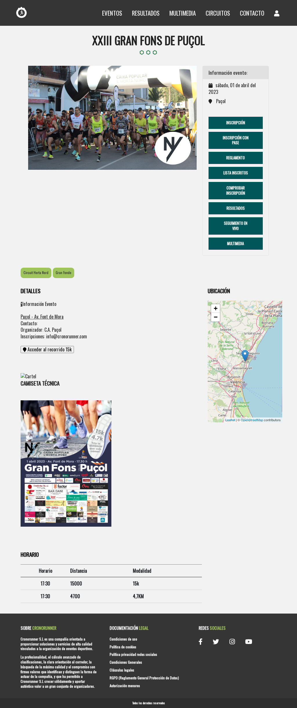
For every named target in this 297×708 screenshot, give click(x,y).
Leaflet (230, 419)
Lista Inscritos (235, 173)
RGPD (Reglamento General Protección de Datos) (144, 677)
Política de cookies (123, 646)
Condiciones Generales (126, 662)
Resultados (146, 12)
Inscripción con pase (236, 140)
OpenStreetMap (252, 419)
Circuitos (218, 12)
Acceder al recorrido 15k (49, 349)
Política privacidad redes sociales (133, 654)
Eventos (112, 12)
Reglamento (235, 157)
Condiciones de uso (123, 638)
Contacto (252, 12)
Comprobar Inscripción (235, 190)
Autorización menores (125, 685)
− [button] (216, 317)
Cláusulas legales (122, 669)
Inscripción (235, 122)
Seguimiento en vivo (235, 225)
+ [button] (216, 308)
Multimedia (182, 12)
